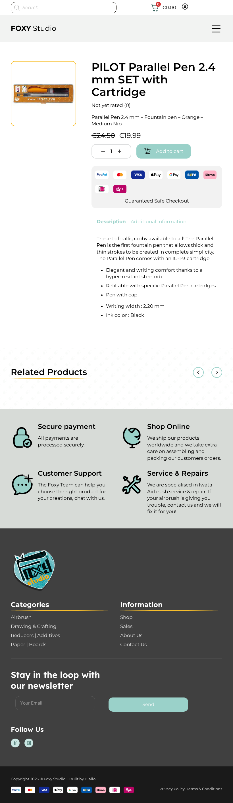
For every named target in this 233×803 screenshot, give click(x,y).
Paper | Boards (28, 644)
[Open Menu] (216, 29)
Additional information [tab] (158, 221)
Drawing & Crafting (34, 626)
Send (148, 704)
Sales (126, 626)
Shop (126, 617)
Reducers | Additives (35, 635)
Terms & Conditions (204, 789)
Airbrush (21, 617)
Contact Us (133, 644)
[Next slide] (216, 372)
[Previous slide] (198, 372)
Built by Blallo (82, 779)
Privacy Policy (172, 789)
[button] (68, 68)
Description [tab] (111, 221)
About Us (131, 635)
